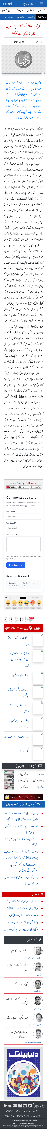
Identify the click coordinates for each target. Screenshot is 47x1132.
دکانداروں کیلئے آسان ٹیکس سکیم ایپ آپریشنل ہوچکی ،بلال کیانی (24, 867)
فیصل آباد (21, 774)
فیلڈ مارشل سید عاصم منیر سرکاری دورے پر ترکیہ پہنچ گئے (22, 923)
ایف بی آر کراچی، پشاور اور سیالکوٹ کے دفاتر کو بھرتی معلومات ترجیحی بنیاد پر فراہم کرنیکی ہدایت (22, 817)
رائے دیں (19, 1111)
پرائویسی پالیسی (10, 1111)
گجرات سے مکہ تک (20, 984)
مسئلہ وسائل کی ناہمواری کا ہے (17, 967)
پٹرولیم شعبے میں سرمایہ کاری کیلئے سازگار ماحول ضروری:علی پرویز (21, 880)
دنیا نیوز (13, 1116)
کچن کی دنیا (24, 751)
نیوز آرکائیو (27, 1111)
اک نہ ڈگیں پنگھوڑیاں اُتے (17, 1018)
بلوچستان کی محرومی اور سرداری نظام (19, 1034)
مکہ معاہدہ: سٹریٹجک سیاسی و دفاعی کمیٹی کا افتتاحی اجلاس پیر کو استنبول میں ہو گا (24, 916)
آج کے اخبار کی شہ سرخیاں (21, 804)
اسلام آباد (37, 780)
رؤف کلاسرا (37, 991)
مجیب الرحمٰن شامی (34, 957)
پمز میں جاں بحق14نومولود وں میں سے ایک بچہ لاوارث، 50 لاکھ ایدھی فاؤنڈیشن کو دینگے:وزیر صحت (21, 855)
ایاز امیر (38, 975)
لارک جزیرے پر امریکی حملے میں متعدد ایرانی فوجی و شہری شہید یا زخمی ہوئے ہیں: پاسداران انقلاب (22, 901)
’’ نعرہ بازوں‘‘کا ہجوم (19, 950)
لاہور (39, 774)
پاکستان (31, 17)
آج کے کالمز (6, 10)
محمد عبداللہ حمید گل (33, 1042)
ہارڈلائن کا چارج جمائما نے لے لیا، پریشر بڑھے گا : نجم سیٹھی (22, 841)
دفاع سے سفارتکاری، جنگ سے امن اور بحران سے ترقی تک (17, 660)
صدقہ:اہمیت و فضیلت (19, 675)
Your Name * (11, 511)
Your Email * (11, 523)
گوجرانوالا (22, 780)
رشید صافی (37, 1008)
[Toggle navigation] (41, 3)
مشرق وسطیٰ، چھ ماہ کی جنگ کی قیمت (17, 1001)
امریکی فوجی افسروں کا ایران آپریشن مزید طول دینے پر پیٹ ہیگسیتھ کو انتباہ (22, 930)
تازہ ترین (30, 10)
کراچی (39, 787)
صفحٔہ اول (41, 10)
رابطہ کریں (36, 1111)
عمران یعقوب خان (35, 1024)
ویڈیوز (7, 1116)
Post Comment (15, 565)
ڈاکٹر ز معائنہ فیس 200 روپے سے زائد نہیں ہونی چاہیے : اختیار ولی (22, 829)
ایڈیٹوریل (20, 17)
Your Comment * (13, 534)
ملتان (23, 787)
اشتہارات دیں (35, 1116)
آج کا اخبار (19, 10)
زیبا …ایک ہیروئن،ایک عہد (16, 736)
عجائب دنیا (8, 17)
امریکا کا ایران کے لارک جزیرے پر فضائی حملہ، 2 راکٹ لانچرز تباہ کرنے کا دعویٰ (22, 909)
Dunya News (23, 1116)
